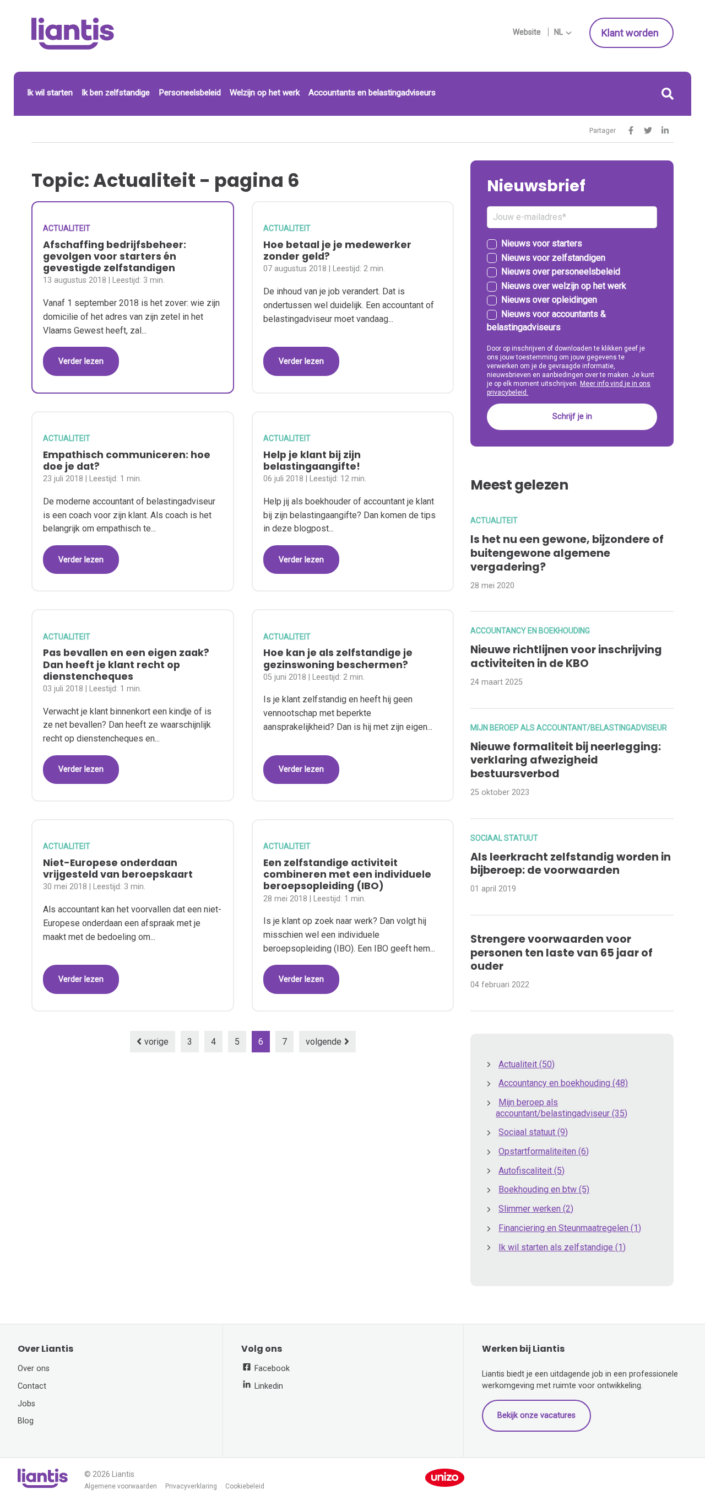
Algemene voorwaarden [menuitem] (120, 1486)
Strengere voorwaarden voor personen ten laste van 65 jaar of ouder (561, 953)
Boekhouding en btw (543, 1189)
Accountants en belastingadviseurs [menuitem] (372, 93)
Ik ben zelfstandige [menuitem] (116, 93)
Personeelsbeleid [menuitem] (190, 93)
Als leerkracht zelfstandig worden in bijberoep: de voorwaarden (570, 864)
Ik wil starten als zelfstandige (562, 1247)
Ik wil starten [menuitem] (50, 93)
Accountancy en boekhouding (530, 630)
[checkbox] (572, 286)
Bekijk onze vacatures (536, 1415)
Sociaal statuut (504, 838)
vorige (156, 1041)
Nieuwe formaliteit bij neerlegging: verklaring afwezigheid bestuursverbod (565, 760)
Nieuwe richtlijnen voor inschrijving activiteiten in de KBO (566, 656)
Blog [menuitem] (26, 1421)
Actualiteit (66, 228)
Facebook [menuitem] (271, 1368)
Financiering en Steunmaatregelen (569, 1228)
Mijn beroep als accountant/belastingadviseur (568, 727)
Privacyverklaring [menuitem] (191, 1486)
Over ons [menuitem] (34, 1368)
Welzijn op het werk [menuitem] (265, 93)
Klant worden (631, 33)
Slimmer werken (535, 1208)
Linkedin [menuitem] (267, 1386)
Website (527, 32)
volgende (323, 1041)
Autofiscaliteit (531, 1170)
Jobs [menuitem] (26, 1404)
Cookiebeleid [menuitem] (244, 1486)
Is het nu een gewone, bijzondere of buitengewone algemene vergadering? (567, 553)
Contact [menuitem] (32, 1386)
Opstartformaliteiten (543, 1151)
